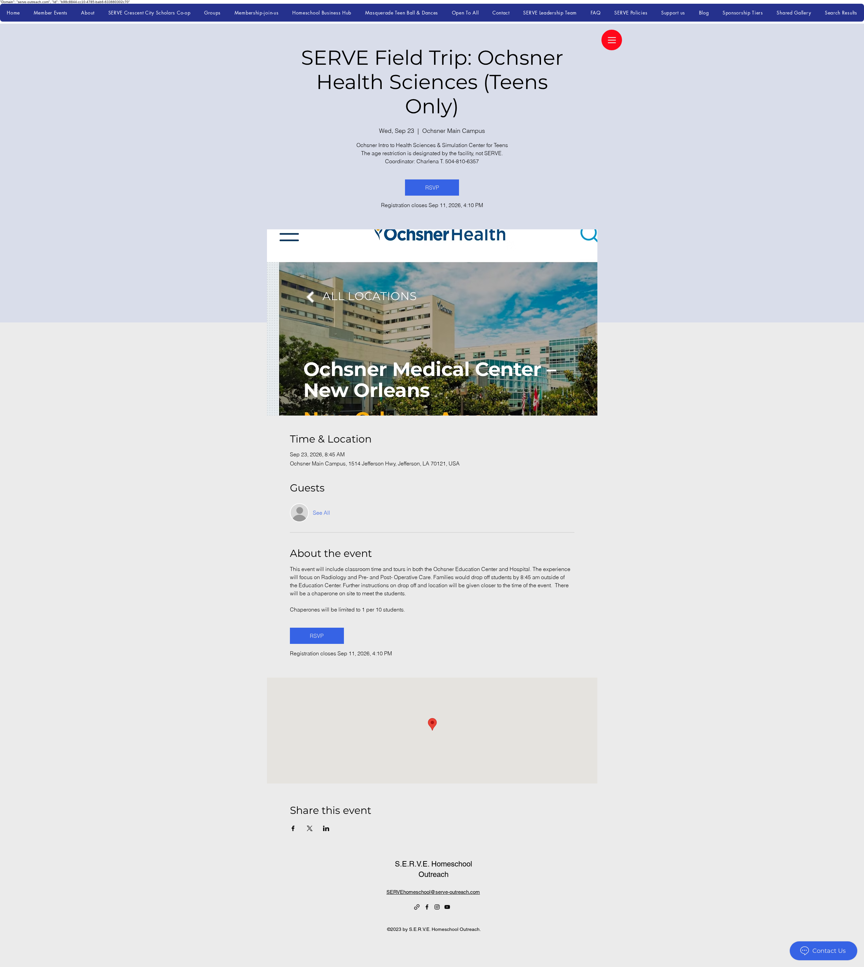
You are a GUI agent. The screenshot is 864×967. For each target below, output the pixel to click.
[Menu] (611, 40)
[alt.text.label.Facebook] (427, 907)
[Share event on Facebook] (293, 828)
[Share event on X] (309, 828)
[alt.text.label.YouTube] (447, 907)
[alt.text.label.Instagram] (437, 907)
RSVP (432, 187)
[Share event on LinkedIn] (326, 828)
